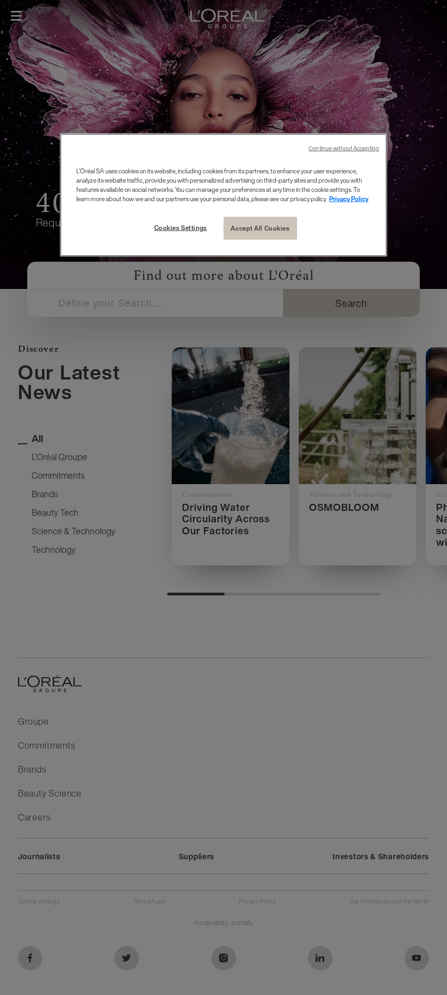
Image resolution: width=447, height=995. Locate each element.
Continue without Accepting (344, 148)
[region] (223, 194)
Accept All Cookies (260, 228)
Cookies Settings (180, 227)
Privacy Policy (349, 198)
